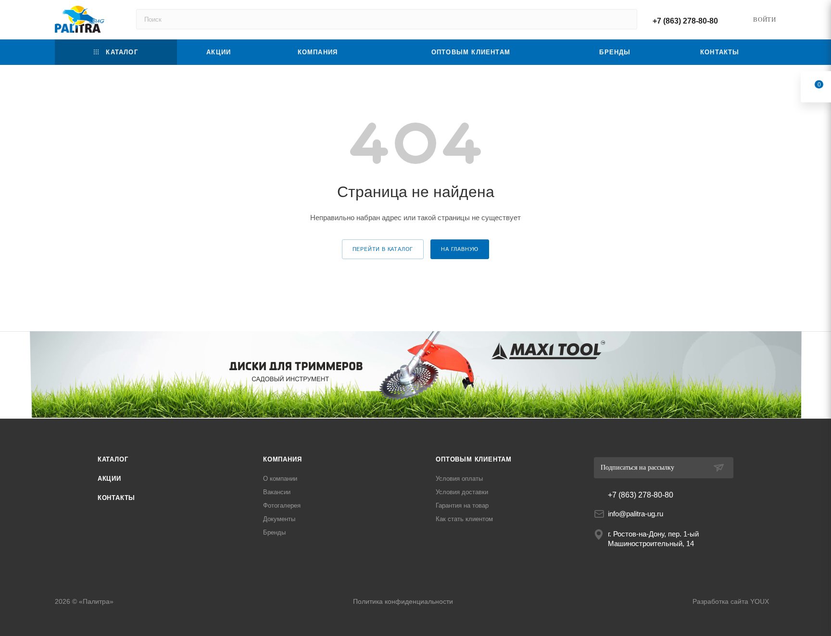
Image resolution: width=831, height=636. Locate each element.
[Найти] (625, 19)
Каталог (113, 459)
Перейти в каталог (383, 249)
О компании (280, 478)
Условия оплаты (459, 478)
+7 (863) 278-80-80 (685, 21)
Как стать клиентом (464, 519)
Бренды (274, 532)
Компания (282, 459)
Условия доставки (462, 492)
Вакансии (276, 492)
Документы (279, 519)
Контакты (116, 497)
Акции (109, 478)
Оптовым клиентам (474, 459)
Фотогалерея (282, 505)
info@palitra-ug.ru (635, 514)
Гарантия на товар (462, 505)
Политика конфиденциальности (403, 601)
